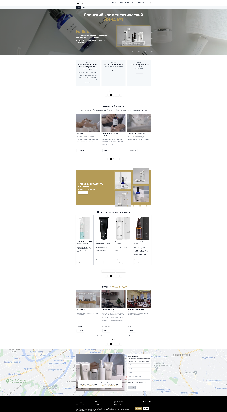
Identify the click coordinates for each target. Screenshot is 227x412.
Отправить (132, 387)
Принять (146, 408)
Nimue (83, 7)
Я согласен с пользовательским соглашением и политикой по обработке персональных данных (139, 382)
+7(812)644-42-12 (113, 385)
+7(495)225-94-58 (91, 385)
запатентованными (97, 40)
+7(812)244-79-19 (105, 385)
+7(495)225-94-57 (83, 385)
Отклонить (138, 408)
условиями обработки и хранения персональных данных (94, 409)
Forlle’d (78, 7)
